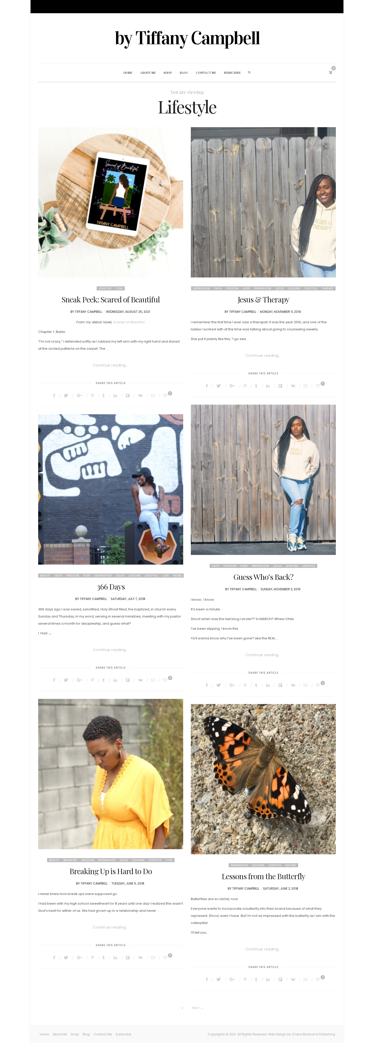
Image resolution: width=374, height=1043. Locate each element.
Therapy (328, 288)
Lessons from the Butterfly (263, 876)
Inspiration (262, 288)
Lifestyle (105, 288)
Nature (290, 865)
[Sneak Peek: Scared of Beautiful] (110, 202)
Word (177, 576)
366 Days (111, 586)
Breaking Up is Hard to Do (110, 871)
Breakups (70, 860)
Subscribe (118, 7)
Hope (246, 288)
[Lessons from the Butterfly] (263, 779)
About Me (57, 7)
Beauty (45, 576)
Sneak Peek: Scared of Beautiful (111, 299)
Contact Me (98, 7)
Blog (81, 7)
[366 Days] (110, 489)
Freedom (232, 288)
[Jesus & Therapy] (263, 202)
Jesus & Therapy (263, 299)
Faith (218, 288)
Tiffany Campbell (88, 312)
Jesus (279, 288)
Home (42, 7)
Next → (198, 1008)
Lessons (294, 288)
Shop (71, 7)
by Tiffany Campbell (187, 38)
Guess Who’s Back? (263, 577)
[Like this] (165, 395)
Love (119, 288)
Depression (201, 288)
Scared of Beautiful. (129, 322)
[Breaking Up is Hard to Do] (110, 774)
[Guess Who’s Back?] (263, 480)
